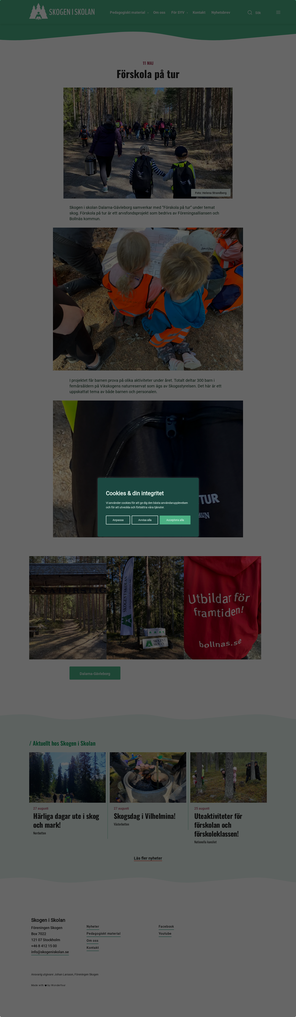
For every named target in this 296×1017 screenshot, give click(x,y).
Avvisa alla (145, 520)
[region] (148, 508)
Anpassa (118, 520)
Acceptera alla (175, 520)
